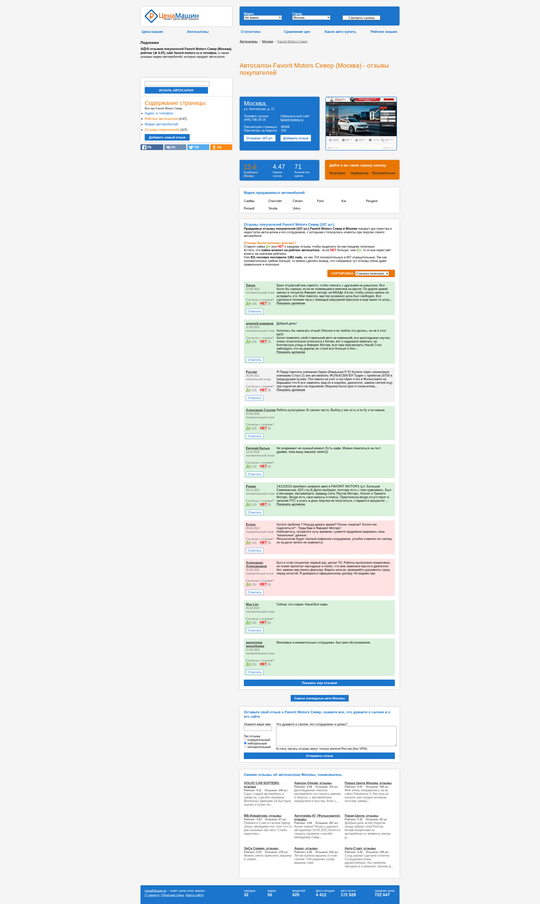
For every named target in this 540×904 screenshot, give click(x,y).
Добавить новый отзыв (167, 137)
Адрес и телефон (159, 113)
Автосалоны (198, 32)
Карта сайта (194, 895)
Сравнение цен (297, 32)
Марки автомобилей (161, 124)
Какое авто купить (340, 32)
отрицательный (258, 740)
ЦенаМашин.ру (156, 890)
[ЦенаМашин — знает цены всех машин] (171, 21)
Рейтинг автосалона (161, 119)
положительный (259, 747)
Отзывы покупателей (162, 129)
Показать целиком (291, 303)
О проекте (152, 895)
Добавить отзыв (295, 138)
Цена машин (152, 32)
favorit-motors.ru (292, 119)
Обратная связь (172, 895)
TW (195, 147)
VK (172, 147)
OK (218, 147)
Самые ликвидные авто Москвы (319, 698)
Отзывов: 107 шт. (259, 138)
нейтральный (257, 743)
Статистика (250, 32)
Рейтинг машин (384, 32)
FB (148, 147)
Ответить (255, 311)
